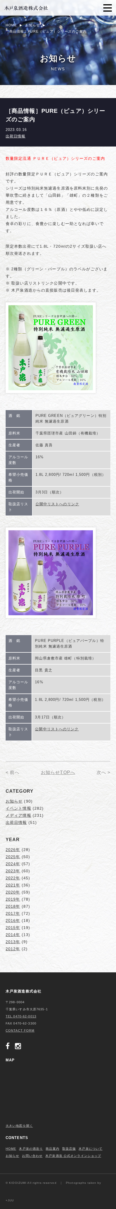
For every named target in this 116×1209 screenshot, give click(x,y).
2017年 (13, 913)
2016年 (13, 920)
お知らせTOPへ (58, 772)
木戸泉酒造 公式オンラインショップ (73, 1155)
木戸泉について (90, 1148)
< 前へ (12, 772)
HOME (11, 1148)
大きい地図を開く (19, 1125)
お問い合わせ (32, 1155)
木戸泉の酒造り (31, 1148)
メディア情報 (18, 815)
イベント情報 (18, 808)
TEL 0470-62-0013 (21, 1016)
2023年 (13, 871)
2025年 (13, 856)
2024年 (13, 864)
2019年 (13, 899)
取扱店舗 (69, 1148)
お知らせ (14, 801)
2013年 (13, 941)
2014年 (13, 934)
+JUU (10, 1200)
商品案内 (52, 1148)
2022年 (13, 878)
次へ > (103, 772)
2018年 (13, 906)
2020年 (13, 892)
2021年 (13, 885)
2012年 (13, 949)
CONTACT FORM (20, 1030)
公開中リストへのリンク (57, 504)
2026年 (13, 849)
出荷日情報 (16, 136)
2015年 (13, 927)
